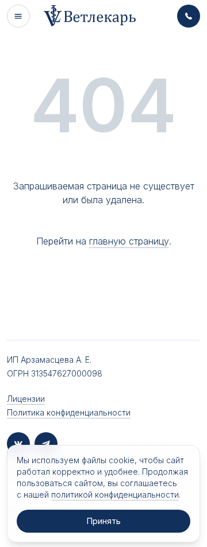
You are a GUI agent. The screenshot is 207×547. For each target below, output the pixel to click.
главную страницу (129, 241)
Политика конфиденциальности (69, 412)
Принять (104, 521)
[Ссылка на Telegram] (45, 443)
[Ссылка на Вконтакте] (18, 443)
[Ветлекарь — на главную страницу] (90, 16)
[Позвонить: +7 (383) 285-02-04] (188, 16)
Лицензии (26, 399)
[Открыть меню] (18, 16)
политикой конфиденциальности (115, 494)
